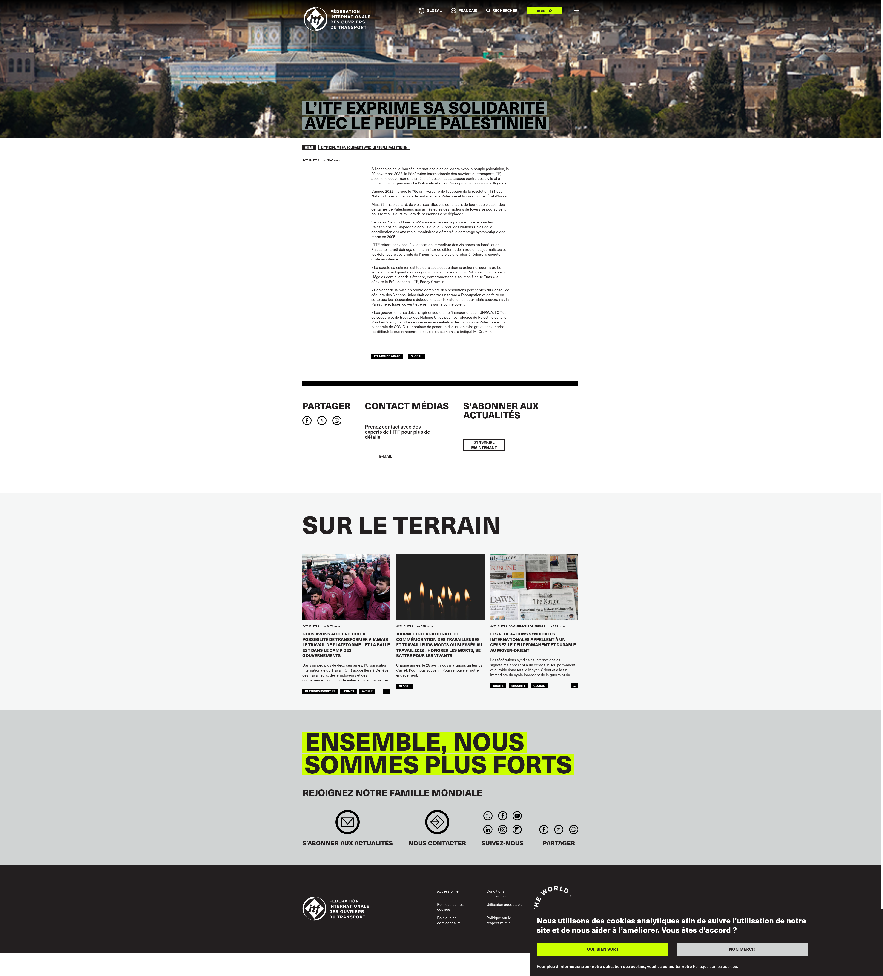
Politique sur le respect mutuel (499, 920)
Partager (326, 405)
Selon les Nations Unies (391, 222)
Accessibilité (448, 891)
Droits (498, 685)
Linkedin (488, 829)
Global (416, 356)
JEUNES (348, 691)
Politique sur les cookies (450, 907)
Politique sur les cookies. (715, 966)
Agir (541, 10)
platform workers (320, 691)
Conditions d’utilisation (496, 893)
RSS (517, 829)
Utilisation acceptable (505, 904)
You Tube (517, 815)
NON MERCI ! (742, 949)
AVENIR (367, 691)
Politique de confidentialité (449, 920)
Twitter (488, 815)
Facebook (502, 815)
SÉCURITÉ (518, 685)
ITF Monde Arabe (387, 356)
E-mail (385, 456)
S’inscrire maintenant (484, 444)
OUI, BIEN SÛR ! (602, 949)
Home (309, 147)
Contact (437, 824)
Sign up (347, 824)
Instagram (502, 829)
